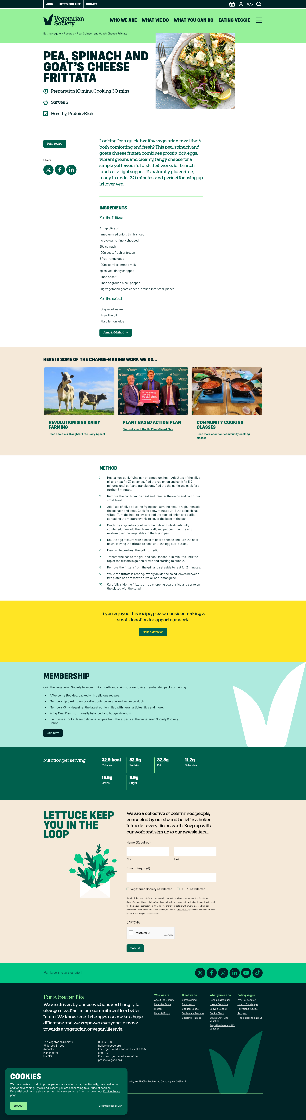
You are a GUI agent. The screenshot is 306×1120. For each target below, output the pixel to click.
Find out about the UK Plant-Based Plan (148, 429)
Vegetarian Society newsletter (151, 889)
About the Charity (164, 999)
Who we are (123, 20)
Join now (53, 733)
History (158, 1008)
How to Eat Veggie (247, 1004)
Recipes (69, 33)
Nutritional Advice (247, 1008)
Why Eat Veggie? (246, 999)
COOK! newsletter (193, 889)
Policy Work (188, 1004)
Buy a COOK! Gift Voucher (219, 1019)
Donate (91, 4)
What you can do (193, 20)
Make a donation (153, 632)
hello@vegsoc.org (109, 1045)
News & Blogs (162, 1013)
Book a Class (217, 1013)
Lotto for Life (70, 4)
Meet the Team (162, 1004)
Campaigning (189, 999)
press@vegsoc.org (110, 1060)
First (129, 859)
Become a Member (220, 999)
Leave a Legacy (218, 1008)
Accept (18, 1105)
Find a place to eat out (249, 1017)
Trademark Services (193, 1013)
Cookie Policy (111, 1091)
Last (176, 859)
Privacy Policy (183, 909)
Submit (135, 948)
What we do (155, 20)
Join (49, 4)
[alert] (66, 1091)
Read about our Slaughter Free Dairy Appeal (77, 434)
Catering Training (191, 1017)
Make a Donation (219, 1004)
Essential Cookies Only (110, 1106)
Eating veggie (234, 20)
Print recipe (54, 143)
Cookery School (190, 1008)
